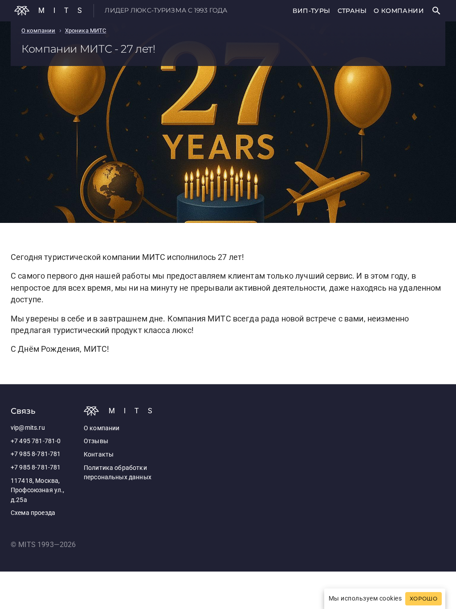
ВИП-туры (311, 11)
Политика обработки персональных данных (117, 472)
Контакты (99, 454)
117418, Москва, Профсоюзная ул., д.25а (37, 490)
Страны (352, 11)
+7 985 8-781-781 (36, 454)
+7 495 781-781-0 (36, 441)
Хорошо (423, 599)
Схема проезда (33, 513)
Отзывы (96, 441)
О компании (399, 11)
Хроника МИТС (85, 30)
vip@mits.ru (28, 428)
